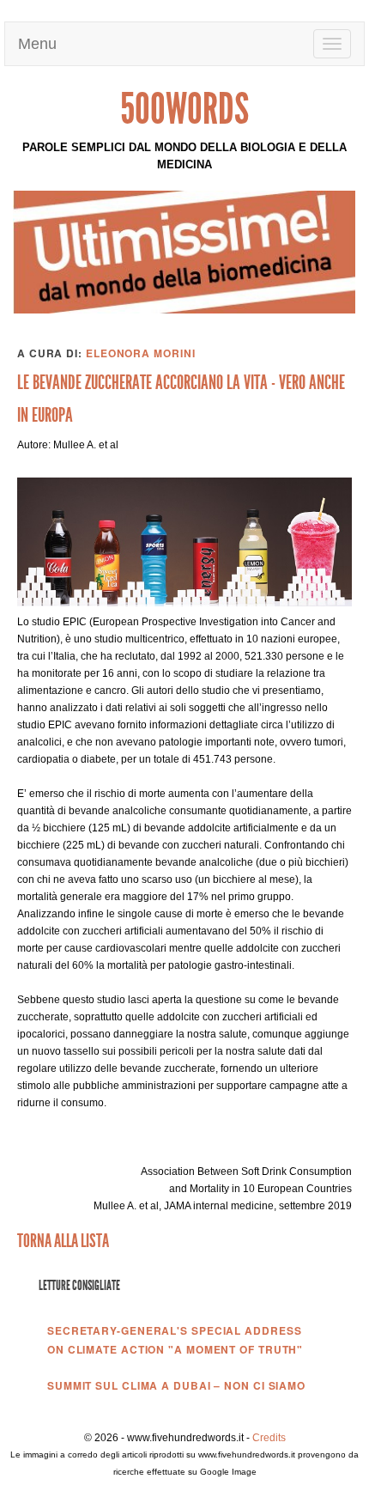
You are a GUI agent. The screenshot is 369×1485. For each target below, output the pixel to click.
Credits (269, 1438)
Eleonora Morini (141, 353)
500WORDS (184, 109)
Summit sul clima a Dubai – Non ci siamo (176, 1385)
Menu (39, 43)
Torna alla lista (63, 1240)
